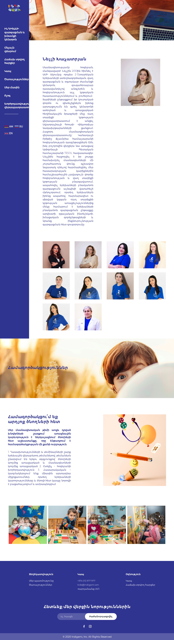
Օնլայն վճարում (10, 49)
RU (21, 126)
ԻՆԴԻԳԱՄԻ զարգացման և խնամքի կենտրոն (14, 34)
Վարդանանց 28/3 (88, 588)
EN (10, 133)
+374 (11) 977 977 (86, 580)
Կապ (7, 71)
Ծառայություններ (16, 79)
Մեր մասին (11, 87)
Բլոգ (7, 95)
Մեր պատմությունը (41, 580)
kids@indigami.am (88, 584)
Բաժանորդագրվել (100, 616)
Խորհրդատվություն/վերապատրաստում (18, 105)
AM (10, 126)
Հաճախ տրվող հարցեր (14, 61)
